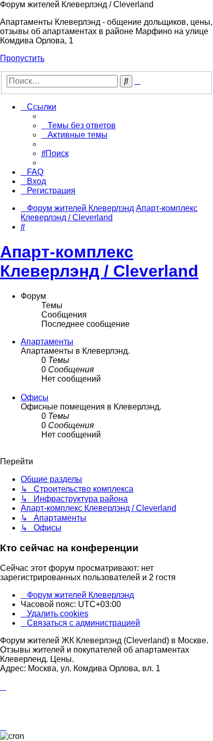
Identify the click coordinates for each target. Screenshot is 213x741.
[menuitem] (78, 125)
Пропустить (22, 58)
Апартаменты (47, 341)
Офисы (35, 397)
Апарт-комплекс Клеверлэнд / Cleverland (99, 261)
